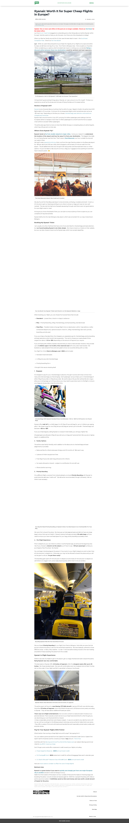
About (95, 791)
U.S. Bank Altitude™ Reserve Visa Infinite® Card (51, 759)
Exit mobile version (64, 821)
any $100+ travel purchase (47, 744)
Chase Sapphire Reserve (44, 751)
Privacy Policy (93, 805)
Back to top (92, 816)
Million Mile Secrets (38, 3)
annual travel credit (61, 751)
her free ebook (56, 40)
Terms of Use (93, 800)
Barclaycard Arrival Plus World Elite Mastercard (60, 742)
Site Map (94, 809)
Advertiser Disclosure (64, 3)
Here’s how (77, 738)
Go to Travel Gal (45, 33)
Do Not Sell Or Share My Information (87, 796)
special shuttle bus (50, 142)
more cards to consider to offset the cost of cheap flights (56, 763)
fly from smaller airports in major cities (57, 134)
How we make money (39, 25)
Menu (91, 3)
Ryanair (36, 109)
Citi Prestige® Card (42, 755)
